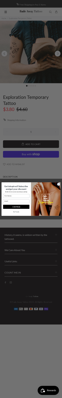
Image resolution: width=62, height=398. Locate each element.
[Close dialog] (58, 184)
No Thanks (16, 211)
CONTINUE (16, 207)
